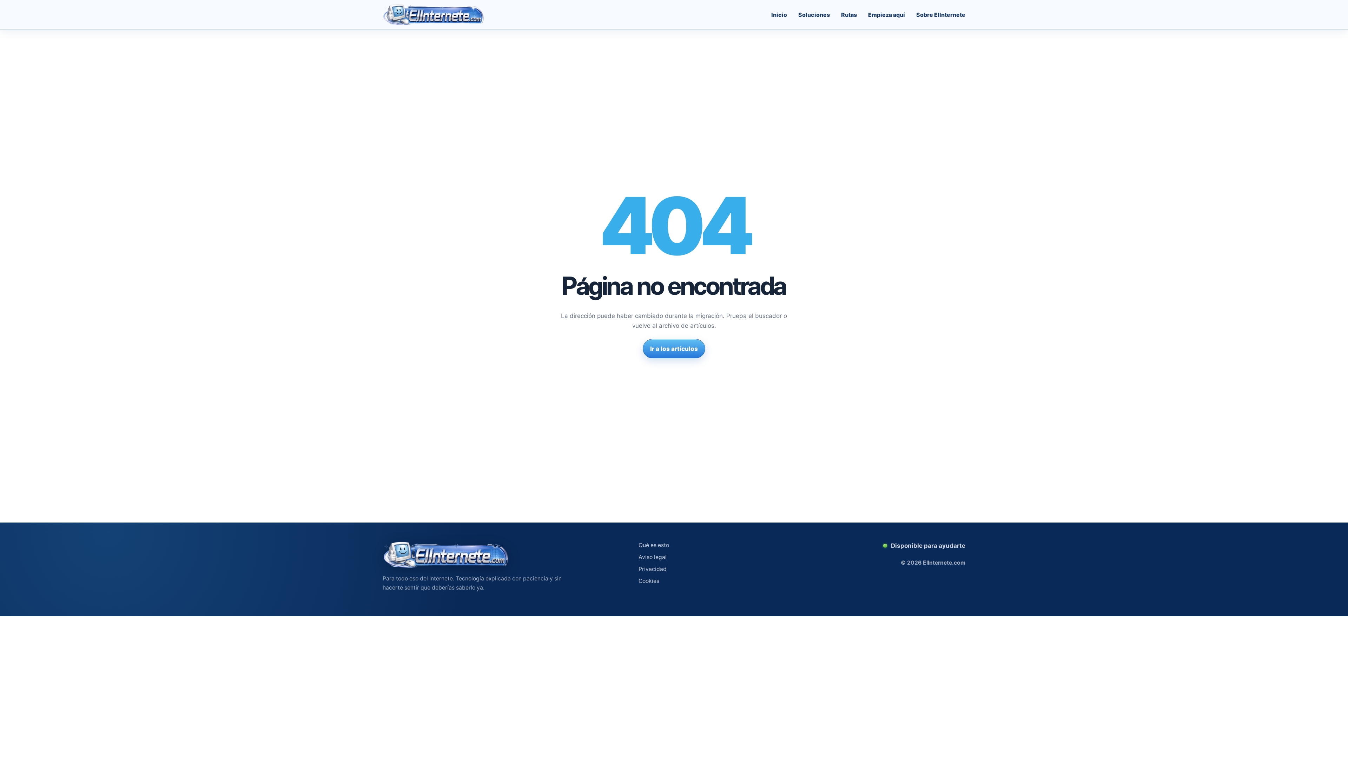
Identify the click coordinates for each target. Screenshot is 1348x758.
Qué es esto (654, 545)
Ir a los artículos (674, 348)
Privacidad (653, 569)
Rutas (849, 14)
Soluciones (814, 14)
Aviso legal (653, 557)
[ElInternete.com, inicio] (433, 15)
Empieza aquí (886, 14)
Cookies (649, 581)
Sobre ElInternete (940, 14)
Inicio (779, 14)
